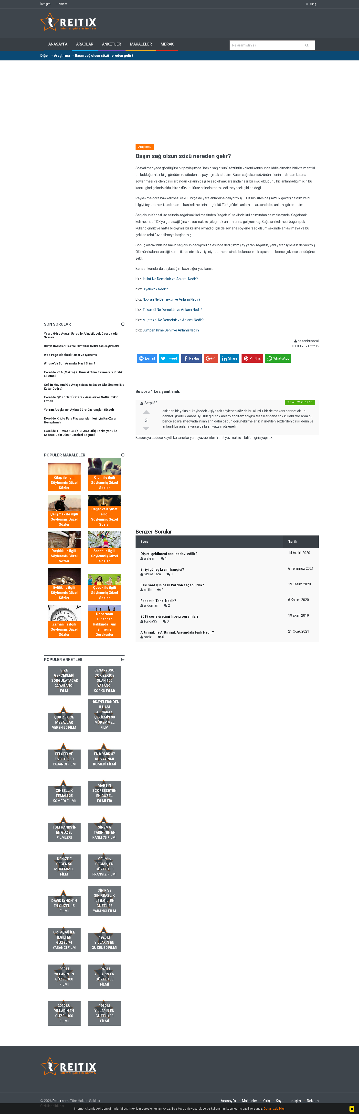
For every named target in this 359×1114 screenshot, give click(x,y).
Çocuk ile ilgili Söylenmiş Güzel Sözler (104, 593)
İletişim (45, 4)
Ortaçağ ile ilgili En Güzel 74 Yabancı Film (64, 940)
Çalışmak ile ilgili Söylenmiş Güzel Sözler (64, 519)
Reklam (62, 4)
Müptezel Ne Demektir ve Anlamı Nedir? (173, 320)
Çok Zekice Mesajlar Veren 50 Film (64, 722)
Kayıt (280, 1101)
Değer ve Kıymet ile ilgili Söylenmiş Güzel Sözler (104, 516)
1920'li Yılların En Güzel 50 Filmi (104, 942)
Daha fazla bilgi (274, 1108)
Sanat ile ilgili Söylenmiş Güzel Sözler (104, 556)
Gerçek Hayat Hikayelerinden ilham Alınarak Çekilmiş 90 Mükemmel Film (105, 712)
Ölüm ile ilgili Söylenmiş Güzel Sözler (104, 483)
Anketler (111, 44)
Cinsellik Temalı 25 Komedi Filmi (64, 796)
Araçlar (84, 44)
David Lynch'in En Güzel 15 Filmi (64, 906)
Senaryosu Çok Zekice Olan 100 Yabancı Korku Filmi (104, 680)
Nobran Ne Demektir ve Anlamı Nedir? (171, 299)
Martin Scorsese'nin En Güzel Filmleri (104, 793)
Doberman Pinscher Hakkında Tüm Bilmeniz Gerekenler (104, 624)
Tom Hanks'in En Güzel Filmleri (64, 832)
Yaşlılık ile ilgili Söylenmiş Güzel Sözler (64, 556)
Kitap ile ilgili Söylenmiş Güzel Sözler (64, 483)
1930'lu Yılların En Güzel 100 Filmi (64, 976)
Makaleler (141, 44)
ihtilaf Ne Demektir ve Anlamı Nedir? (170, 279)
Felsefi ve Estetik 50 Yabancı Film (64, 759)
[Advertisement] (179, 97)
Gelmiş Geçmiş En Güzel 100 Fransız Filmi (104, 866)
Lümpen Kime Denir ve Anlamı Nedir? (171, 330)
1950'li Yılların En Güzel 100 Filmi (104, 1013)
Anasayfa (57, 44)
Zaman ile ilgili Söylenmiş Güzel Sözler (64, 629)
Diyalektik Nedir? (155, 289)
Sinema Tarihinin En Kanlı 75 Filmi (104, 832)
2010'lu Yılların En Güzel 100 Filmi (64, 1013)
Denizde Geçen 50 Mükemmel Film (64, 866)
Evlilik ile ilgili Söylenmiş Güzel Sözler (64, 593)
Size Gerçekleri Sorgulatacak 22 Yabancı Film (64, 680)
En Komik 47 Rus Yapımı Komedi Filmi (104, 759)
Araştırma (144, 146)
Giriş (266, 1101)
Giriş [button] (313, 4)
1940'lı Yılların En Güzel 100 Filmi (104, 976)
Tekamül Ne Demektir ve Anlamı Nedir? (172, 310)
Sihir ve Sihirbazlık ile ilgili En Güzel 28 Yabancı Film (104, 900)
